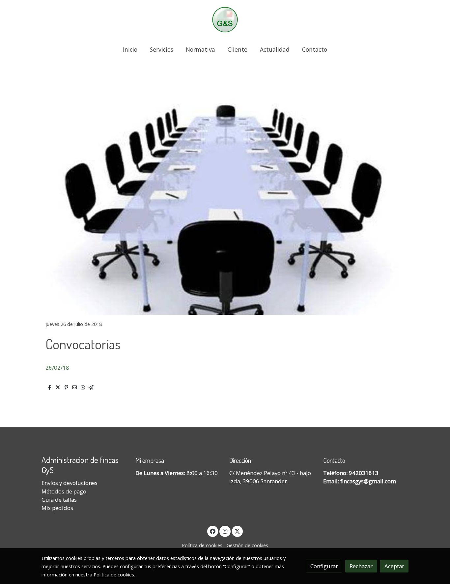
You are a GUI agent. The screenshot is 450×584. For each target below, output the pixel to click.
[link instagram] (225, 531)
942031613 (364, 473)
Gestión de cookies (247, 545)
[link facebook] (212, 531)
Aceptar (394, 566)
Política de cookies (202, 545)
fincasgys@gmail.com (368, 481)
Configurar (324, 566)
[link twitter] (237, 531)
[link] (225, 20)
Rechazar (361, 566)
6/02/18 (59, 367)
